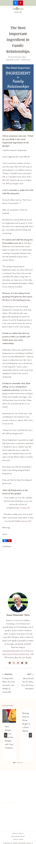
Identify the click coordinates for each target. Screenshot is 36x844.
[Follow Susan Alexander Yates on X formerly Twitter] (14, 663)
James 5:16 (26, 521)
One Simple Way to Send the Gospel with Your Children (9, 737)
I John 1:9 (25, 508)
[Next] (30, 735)
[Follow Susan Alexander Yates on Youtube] (22, 663)
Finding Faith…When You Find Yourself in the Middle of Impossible (8, 683)
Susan (4, 534)
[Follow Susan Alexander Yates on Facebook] (10, 663)
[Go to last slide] (5, 735)
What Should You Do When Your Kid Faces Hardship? (28, 682)
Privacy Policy (18, 833)
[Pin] (9, 540)
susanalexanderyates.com (13, 651)
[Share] (4, 540)
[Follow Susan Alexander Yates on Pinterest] (26, 663)
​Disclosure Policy (18, 836)
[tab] (15, 762)
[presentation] (9, 716)
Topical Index (18, 839)
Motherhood (25, 60)
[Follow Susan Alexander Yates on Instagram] (18, 663)
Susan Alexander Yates (18, 57)
